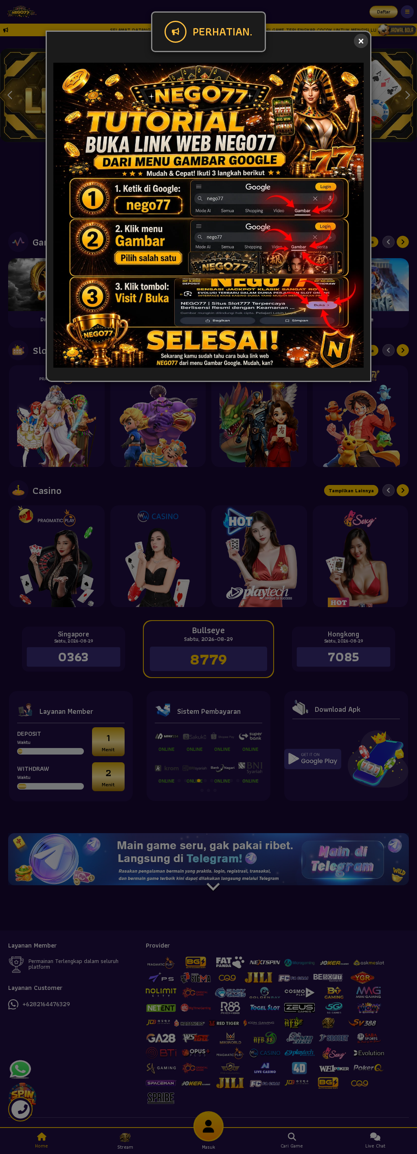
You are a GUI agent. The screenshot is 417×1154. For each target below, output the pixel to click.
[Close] (361, 41)
